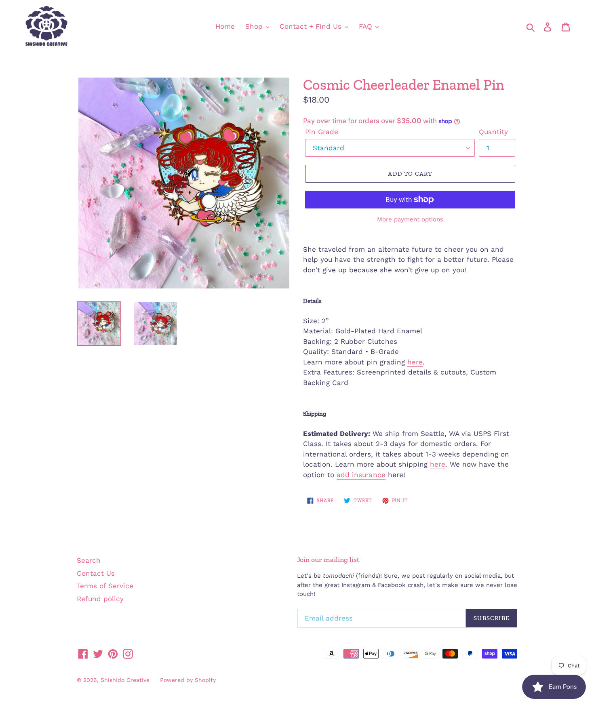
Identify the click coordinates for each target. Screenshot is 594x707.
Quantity (493, 132)
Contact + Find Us (312, 26)
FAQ (367, 26)
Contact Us (96, 573)
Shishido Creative (125, 680)
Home (225, 26)
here (415, 362)
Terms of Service (105, 586)
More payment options (410, 219)
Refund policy (100, 599)
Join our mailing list (328, 560)
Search (89, 560)
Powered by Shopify (188, 680)
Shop (255, 26)
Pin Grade (321, 132)
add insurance (361, 475)
